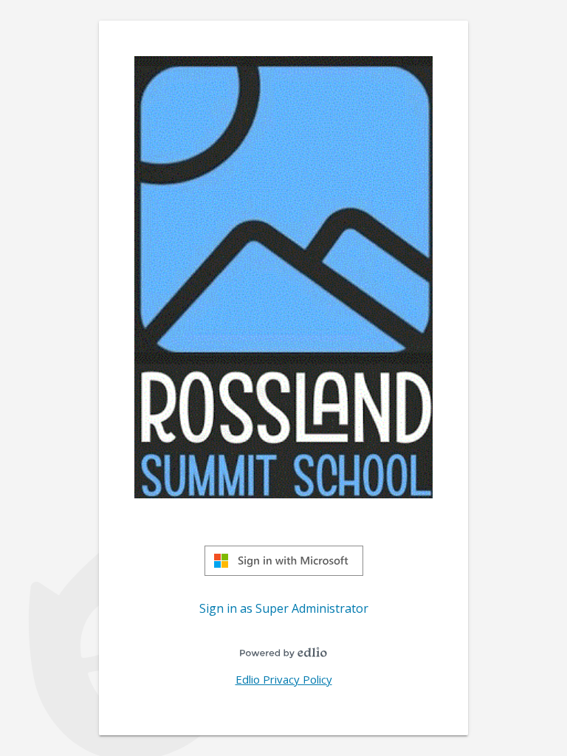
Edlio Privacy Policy (284, 679)
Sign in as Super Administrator (283, 608)
